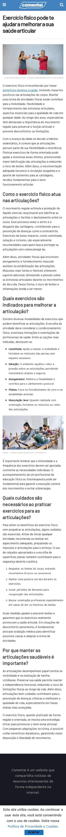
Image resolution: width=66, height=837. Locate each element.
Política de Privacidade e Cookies (33, 827)
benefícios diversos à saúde (20, 90)
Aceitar (34, 832)
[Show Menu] (4, 5)
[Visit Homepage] (32, 5)
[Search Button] (61, 5)
